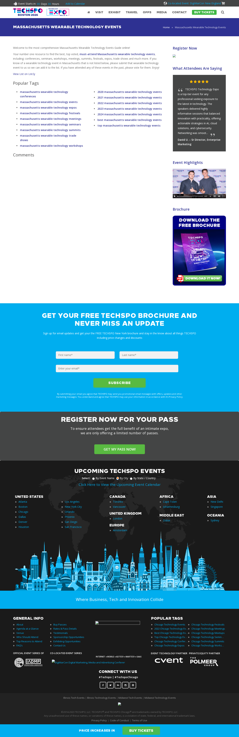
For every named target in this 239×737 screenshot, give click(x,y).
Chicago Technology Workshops (208, 645)
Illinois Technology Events (101, 697)
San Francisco (73, 527)
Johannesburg (171, 506)
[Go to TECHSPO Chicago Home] (41, 12)
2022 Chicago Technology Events (171, 628)
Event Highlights (188, 162)
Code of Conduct (119, 720)
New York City (73, 506)
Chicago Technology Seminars (208, 637)
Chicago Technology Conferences (171, 641)
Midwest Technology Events (160, 697)
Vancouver (119, 506)
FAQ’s (19, 645)
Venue (20, 633)
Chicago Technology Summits (207, 641)
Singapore (217, 506)
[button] (215, 82)
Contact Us (59, 645)
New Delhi (217, 501)
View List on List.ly (24, 74)
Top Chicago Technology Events (171, 637)
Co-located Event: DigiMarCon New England (194, 3)
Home (166, 27)
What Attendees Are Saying (197, 68)
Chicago (23, 512)
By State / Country (144, 478)
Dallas (22, 517)
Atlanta (22, 501)
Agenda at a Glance (27, 628)
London (117, 518)
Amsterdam (120, 530)
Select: (86, 478)
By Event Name (105, 478)
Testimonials (60, 633)
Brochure (181, 209)
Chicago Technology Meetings (208, 628)
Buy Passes (60, 624)
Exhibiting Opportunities (66, 641)
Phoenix (70, 517)
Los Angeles (72, 501)
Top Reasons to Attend (29, 641)
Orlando (70, 512)
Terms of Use (139, 720)
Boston (22, 506)
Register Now (185, 48)
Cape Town (170, 501)
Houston (23, 527)
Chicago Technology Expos (169, 645)
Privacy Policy (99, 720)
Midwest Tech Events (130, 697)
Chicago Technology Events (169, 624)
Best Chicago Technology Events (171, 633)
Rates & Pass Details (65, 628)
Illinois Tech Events (74, 697)
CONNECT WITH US (118, 671)
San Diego (71, 522)
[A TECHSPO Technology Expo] (120, 623)
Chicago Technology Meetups (208, 633)
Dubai (166, 520)
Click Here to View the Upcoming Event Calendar (120, 484)
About (19, 624)
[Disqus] (87, 212)
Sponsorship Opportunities (68, 637)
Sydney (215, 520)
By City (124, 478)
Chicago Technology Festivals (207, 624)
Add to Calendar (75, 3)
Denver (22, 522)
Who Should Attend (27, 637)
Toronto (118, 501)
